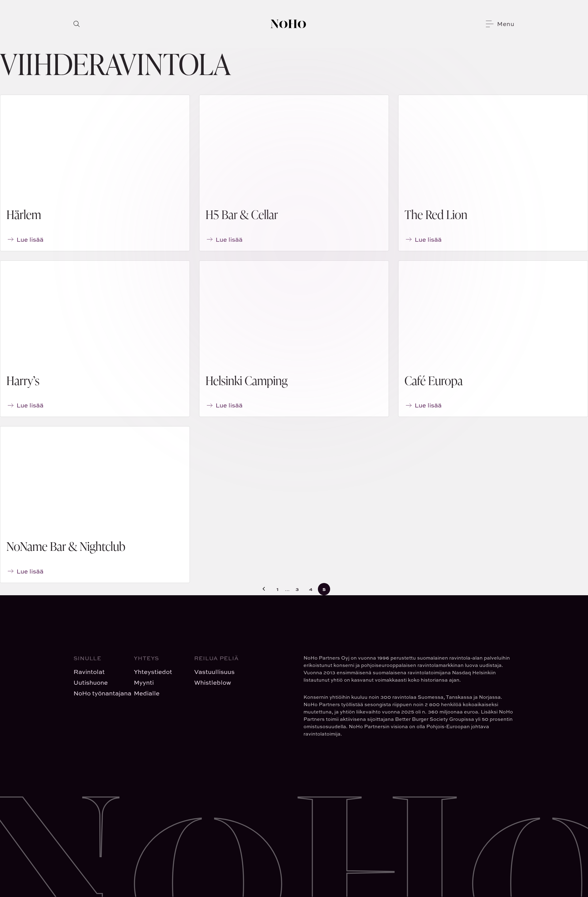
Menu (505, 24)
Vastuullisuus (214, 672)
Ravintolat (89, 672)
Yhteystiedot (153, 672)
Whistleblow (212, 682)
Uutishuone (91, 682)
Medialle (147, 693)
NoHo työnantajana (99, 693)
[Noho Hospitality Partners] (288, 23)
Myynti (144, 682)
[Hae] (77, 24)
